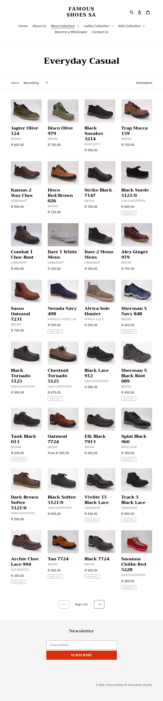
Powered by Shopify (140, 685)
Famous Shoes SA (81, 12)
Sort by (15, 82)
